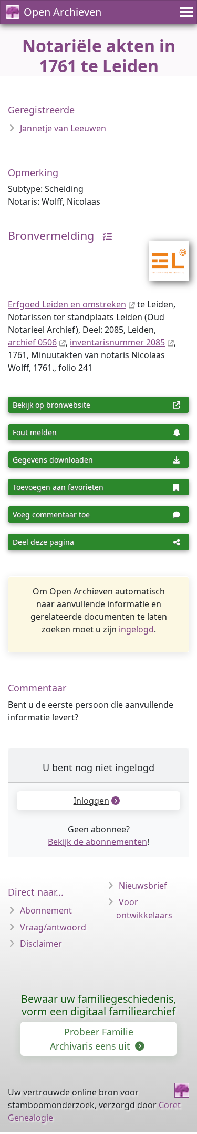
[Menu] (184, 12)
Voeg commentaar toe (51, 515)
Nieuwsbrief (143, 885)
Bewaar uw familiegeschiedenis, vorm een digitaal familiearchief (98, 1005)
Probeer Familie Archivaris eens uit (91, 1038)
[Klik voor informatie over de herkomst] (104, 235)
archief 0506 (32, 342)
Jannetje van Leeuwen (63, 128)
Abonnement (46, 910)
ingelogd (136, 629)
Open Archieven (62, 12)
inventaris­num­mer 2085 (117, 342)
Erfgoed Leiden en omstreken (67, 304)
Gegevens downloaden (53, 460)
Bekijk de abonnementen (97, 842)
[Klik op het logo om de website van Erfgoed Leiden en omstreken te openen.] (162, 254)
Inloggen (91, 800)
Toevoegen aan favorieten (58, 487)
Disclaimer (41, 943)
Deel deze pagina (43, 542)
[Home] (181, 1090)
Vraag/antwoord (53, 927)
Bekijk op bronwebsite (51, 405)
